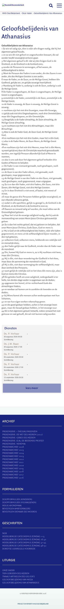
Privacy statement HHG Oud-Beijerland (33, 604)
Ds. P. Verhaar (13, 336)
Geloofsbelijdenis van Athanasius (48, 13)
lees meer (32, 388)
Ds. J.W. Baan (13, 346)
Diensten (10, 328)
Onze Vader (27, 13)
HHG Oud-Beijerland (11, 13)
